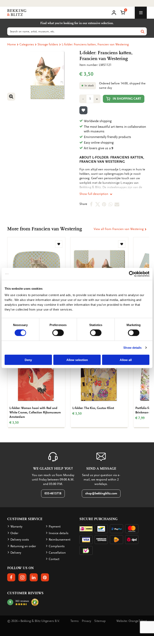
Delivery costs (19, 539)
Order (14, 533)
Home (11, 44)
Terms (74, 621)
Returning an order (23, 546)
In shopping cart (127, 98)
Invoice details (58, 533)
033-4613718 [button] (53, 493)
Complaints (57, 546)
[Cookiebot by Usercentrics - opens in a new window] (131, 274)
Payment (55, 526)
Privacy (86, 621)
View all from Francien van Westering (119, 229)
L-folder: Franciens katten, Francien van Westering (95, 44)
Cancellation (57, 552)
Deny (28, 359)
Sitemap (100, 621)
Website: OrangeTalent (131, 621)
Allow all (126, 359)
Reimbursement (59, 539)
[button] (122, 12)
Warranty (16, 526)
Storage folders (47, 44)
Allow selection (77, 359)
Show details (132, 347)
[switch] (58, 333)
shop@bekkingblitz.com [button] (101, 493)
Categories (26, 44)
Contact (54, 559)
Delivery (15, 552)
